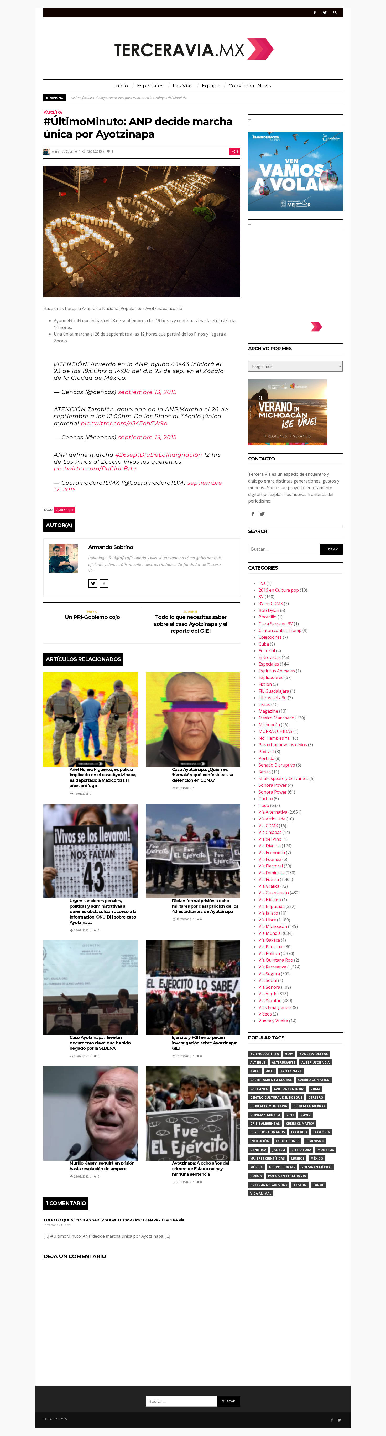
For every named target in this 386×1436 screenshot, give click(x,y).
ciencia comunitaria (268, 1106)
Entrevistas (270, 657)
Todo (264, 805)
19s (262, 583)
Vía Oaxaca (269, 940)
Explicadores (271, 677)
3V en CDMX (271, 603)
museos (297, 1158)
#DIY (289, 1054)
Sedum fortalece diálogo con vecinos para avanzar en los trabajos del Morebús (128, 97)
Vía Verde (268, 994)
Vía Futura (269, 879)
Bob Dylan (269, 610)
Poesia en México (316, 1167)
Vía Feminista (272, 873)
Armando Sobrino (64, 151)
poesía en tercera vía (287, 1176)
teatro (300, 1185)
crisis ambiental (265, 1123)
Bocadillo (268, 617)
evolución (259, 1141)
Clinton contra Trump (280, 630)
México (317, 1158)
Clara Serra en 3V (276, 624)
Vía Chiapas (270, 832)
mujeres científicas (267, 1158)
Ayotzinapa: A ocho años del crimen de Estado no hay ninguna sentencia (200, 1169)
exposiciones (287, 1141)
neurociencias (282, 1167)
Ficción (265, 684)
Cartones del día (289, 1089)
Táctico (266, 798)
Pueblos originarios (268, 1185)
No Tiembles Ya (274, 738)
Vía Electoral (271, 866)
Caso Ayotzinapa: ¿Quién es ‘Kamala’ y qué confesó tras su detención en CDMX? (202, 775)
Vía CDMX (268, 826)
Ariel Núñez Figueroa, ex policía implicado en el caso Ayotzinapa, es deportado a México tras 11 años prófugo (103, 777)
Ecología (321, 1132)
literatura (301, 1150)
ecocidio (299, 1132)
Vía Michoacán (273, 926)
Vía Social (268, 980)
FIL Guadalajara (274, 691)
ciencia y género (265, 1115)
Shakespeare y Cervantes (284, 778)
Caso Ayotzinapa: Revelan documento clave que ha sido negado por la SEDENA (100, 1043)
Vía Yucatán (270, 1000)
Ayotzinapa (64, 510)
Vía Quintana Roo (276, 960)
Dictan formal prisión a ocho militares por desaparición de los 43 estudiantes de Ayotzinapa (205, 906)
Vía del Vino (270, 839)
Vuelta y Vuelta (273, 1021)
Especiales (269, 664)
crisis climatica (300, 1123)
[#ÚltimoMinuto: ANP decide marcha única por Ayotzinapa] (141, 231)
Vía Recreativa (272, 967)
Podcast (266, 751)
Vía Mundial (270, 933)
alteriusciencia (315, 1062)
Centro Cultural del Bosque (276, 1097)
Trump (318, 1185)
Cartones (259, 1089)
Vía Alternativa (273, 812)
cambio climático (314, 1080)
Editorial (267, 650)
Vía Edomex (270, 859)
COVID (305, 1115)
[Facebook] (315, 12)
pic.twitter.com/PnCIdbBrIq (95, 468)
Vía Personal (271, 947)
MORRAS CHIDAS (275, 731)
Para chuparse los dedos (283, 745)
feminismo (315, 1141)
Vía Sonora (269, 987)
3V (261, 597)
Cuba (264, 644)
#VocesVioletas (313, 1054)
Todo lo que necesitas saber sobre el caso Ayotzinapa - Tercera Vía (113, 1220)
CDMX (315, 1089)
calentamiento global (271, 1080)
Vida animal (260, 1193)
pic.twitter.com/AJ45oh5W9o (124, 423)
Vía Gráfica (269, 886)
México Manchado (276, 718)
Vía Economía (272, 852)
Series (265, 772)
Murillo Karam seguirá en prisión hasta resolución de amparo (102, 1166)
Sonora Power (273, 785)
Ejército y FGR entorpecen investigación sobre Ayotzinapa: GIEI (204, 1043)
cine (290, 1115)
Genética (258, 1150)
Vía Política (53, 112)
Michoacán (269, 725)
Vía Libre (267, 920)
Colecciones (270, 637)
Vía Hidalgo (270, 899)
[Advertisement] (295, 273)
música (256, 1167)
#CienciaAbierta (264, 1054)
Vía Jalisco (268, 913)
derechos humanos (267, 1132)
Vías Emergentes (275, 1007)
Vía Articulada (272, 819)
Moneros (325, 1150)
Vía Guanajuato (274, 893)
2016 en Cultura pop (279, 590)
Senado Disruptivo (277, 765)
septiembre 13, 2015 (147, 392)
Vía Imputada (272, 906)
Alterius (257, 1062)
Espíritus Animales (277, 671)
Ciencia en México (309, 1106)
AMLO (255, 1071)
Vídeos (265, 1014)
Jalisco (279, 1150)
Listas (264, 704)
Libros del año (273, 698)
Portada (266, 758)
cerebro (316, 1097)
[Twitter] (324, 12)
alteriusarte (283, 1062)
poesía (256, 1176)
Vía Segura (269, 974)
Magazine (268, 711)
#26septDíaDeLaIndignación (158, 454)
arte (270, 1071)
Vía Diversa (270, 846)
